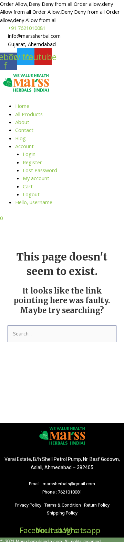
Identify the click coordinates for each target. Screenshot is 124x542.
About (22, 122)
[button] (62, 99)
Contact (24, 129)
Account (24, 146)
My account (36, 178)
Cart (28, 186)
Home (22, 105)
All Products (29, 114)
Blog (20, 138)
